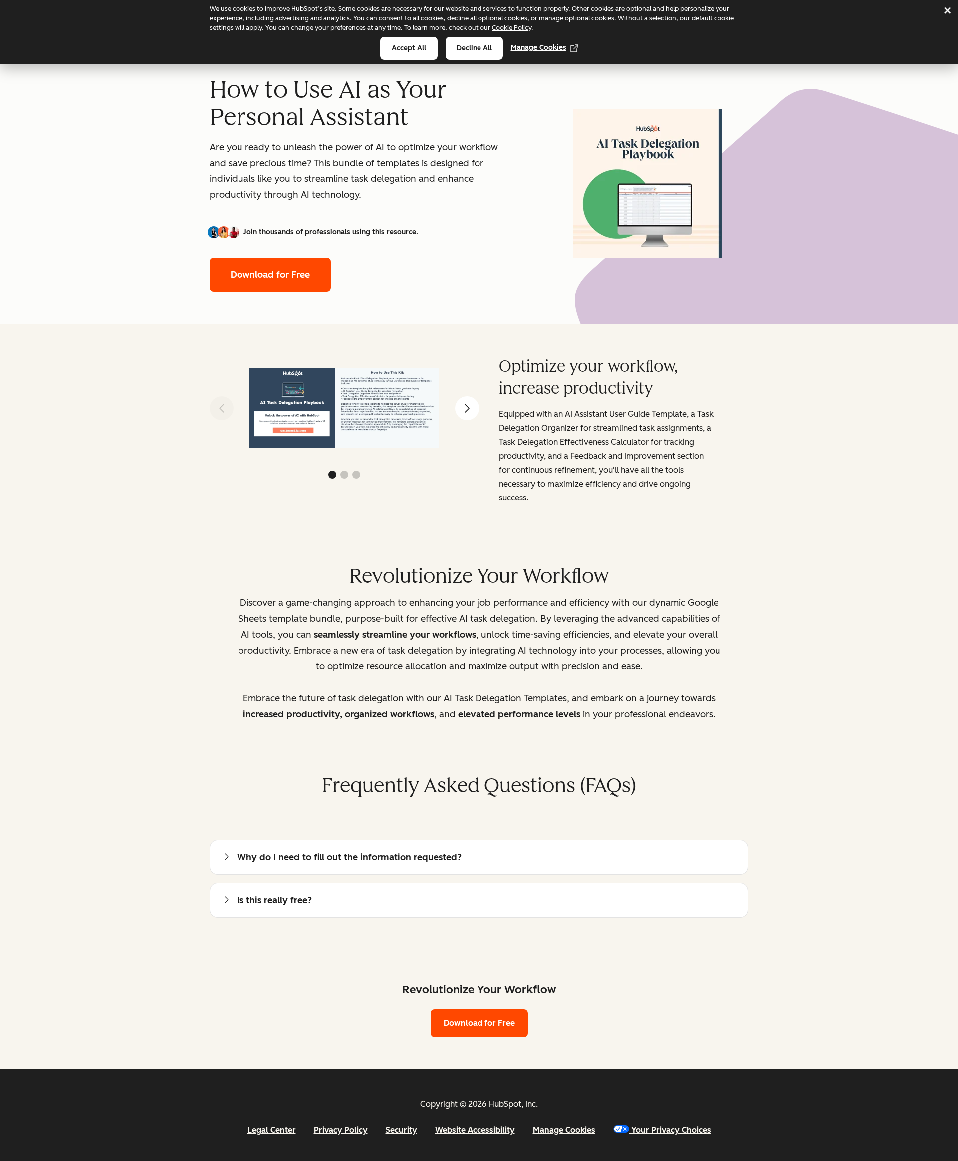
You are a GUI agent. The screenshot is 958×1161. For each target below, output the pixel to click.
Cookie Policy (511, 27)
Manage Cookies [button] (564, 1130)
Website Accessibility (475, 1130)
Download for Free (270, 274)
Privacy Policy (341, 1130)
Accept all (409, 48)
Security (401, 1130)
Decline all (474, 48)
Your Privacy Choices (671, 1130)
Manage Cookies (538, 47)
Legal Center (271, 1130)
